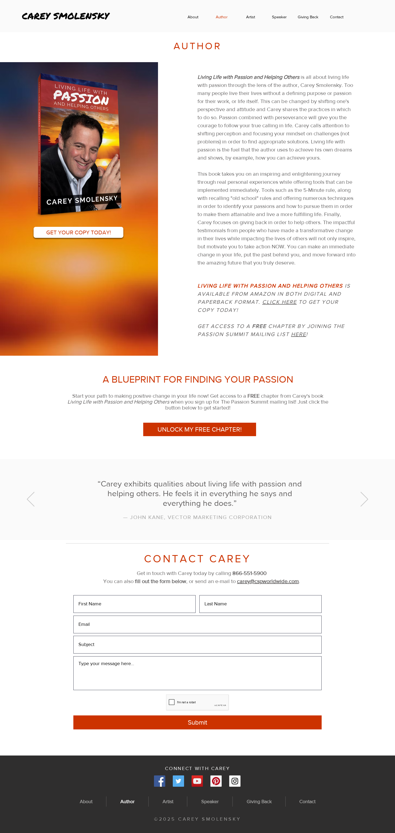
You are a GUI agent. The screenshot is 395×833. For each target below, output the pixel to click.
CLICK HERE (279, 302)
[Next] (364, 499)
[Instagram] (234, 781)
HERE (298, 334)
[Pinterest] (216, 781)
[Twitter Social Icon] (178, 781)
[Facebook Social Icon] (159, 781)
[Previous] (30, 499)
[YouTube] (197, 781)
